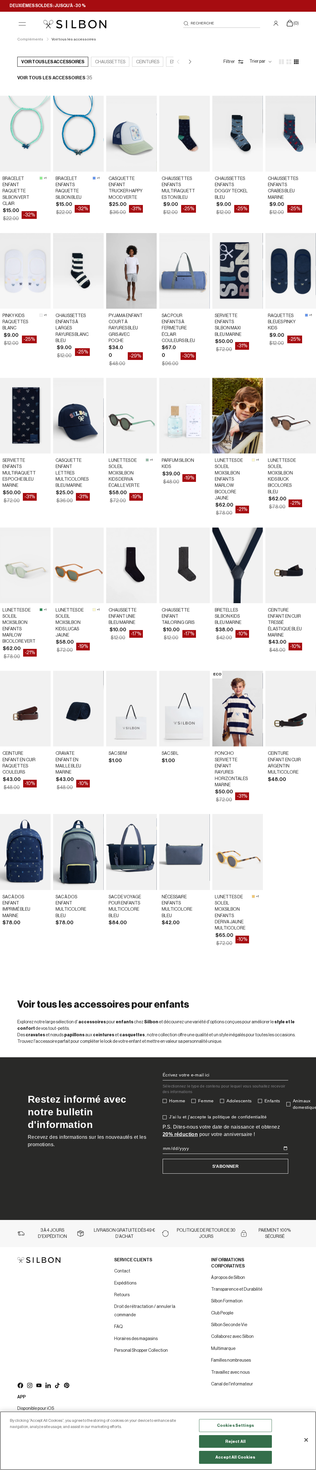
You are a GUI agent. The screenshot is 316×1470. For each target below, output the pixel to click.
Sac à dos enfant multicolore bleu (71, 906)
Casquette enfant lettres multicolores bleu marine (72, 473)
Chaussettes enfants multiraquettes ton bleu (178, 188)
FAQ (118, 1327)
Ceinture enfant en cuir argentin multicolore (284, 763)
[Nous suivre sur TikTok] (57, 1385)
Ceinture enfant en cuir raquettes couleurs (18, 763)
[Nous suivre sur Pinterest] (66, 1385)
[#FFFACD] (253, 459)
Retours (122, 1295)
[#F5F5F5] (41, 315)
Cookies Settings (235, 1425)
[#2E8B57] (41, 609)
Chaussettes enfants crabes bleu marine (283, 188)
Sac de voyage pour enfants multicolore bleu (125, 906)
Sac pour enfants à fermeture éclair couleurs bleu (178, 328)
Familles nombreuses (231, 1360)
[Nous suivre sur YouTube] (38, 1385)
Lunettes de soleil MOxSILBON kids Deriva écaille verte (124, 473)
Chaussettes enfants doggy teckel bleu (231, 188)
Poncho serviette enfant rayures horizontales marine (231, 769)
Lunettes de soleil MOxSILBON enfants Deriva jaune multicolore (230, 912)
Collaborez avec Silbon (232, 1336)
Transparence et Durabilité (236, 1289)
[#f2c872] (253, 896)
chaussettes (110, 62)
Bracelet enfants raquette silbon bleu (68, 188)
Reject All (235, 1441)
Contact (122, 1271)
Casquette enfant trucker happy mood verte (126, 188)
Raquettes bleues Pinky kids (282, 322)
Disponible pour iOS (35, 1408)
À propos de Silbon (228, 1278)
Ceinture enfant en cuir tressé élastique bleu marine (285, 622)
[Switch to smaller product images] (288, 61)
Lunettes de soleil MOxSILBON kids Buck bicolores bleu (282, 476)
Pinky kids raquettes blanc (15, 322)
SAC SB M (118, 753)
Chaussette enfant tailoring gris (178, 616)
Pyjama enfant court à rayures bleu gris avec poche (126, 328)
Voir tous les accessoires (74, 39)
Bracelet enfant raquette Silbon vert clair (15, 191)
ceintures (147, 62)
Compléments (30, 39)
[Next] (189, 61)
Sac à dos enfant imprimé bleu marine (16, 906)
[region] (158, 1440)
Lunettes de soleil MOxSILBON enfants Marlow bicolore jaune (229, 479)
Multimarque (223, 1349)
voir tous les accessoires (52, 62)
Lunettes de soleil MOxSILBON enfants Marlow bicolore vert (18, 626)
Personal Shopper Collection (141, 1350)
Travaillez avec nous (230, 1372)
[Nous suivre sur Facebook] (20, 1385)
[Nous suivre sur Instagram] (29, 1385)
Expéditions (125, 1283)
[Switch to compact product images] (296, 61)
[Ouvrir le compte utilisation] (276, 23)
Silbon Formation (227, 1301)
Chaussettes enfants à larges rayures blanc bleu (72, 328)
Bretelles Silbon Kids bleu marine (228, 616)
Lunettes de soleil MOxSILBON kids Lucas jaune (70, 622)
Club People (222, 1313)
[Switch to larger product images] (281, 61)
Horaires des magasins (136, 1339)
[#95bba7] (147, 459)
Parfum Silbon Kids (178, 463)
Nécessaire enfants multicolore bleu (177, 906)
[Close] (306, 1440)
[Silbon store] (74, 24)
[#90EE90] (41, 178)
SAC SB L (170, 753)
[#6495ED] (94, 178)
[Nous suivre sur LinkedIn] (47, 1385)
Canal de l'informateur (232, 1384)
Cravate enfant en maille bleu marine (68, 763)
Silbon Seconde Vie (229, 1325)
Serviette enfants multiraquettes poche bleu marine (19, 473)
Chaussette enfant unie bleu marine (122, 616)
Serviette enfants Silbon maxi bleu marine (228, 325)
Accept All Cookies (235, 1457)
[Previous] (178, 61)
